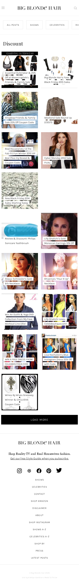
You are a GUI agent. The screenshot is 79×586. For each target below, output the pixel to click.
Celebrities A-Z (39, 536)
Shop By (40, 543)
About (39, 515)
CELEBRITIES (57, 25)
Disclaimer (39, 508)
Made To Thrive (50, 577)
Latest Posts (39, 557)
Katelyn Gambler (35, 577)
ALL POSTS (13, 25)
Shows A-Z (39, 529)
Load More (39, 419)
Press (39, 550)
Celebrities (39, 486)
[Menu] (3, 8)
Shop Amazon (39, 501)
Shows (39, 479)
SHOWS (34, 25)
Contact (39, 494)
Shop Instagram (39, 522)
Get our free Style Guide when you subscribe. (39, 458)
